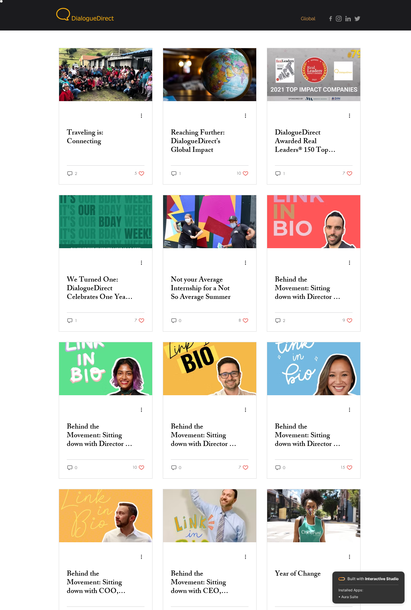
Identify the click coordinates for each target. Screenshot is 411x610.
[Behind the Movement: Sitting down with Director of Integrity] (209, 368)
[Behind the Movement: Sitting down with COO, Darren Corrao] (105, 515)
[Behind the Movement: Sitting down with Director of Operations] (313, 221)
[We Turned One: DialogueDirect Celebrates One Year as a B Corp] (105, 221)
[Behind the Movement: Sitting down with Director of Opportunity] (105, 368)
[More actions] (143, 115)
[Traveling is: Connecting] (105, 74)
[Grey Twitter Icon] (357, 18)
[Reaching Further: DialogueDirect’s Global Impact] (209, 74)
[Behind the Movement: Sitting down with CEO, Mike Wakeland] (209, 515)
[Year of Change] (313, 515)
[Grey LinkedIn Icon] (348, 18)
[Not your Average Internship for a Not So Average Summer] (209, 221)
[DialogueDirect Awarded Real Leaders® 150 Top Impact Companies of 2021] (313, 74)
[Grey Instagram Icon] (339, 18)
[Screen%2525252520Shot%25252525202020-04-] (329, 18)
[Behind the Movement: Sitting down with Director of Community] (313, 368)
